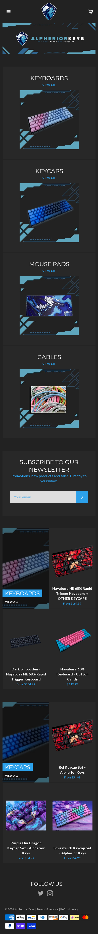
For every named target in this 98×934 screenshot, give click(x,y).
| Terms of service (47, 909)
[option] (49, 38)
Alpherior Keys (24, 909)
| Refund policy (68, 909)
